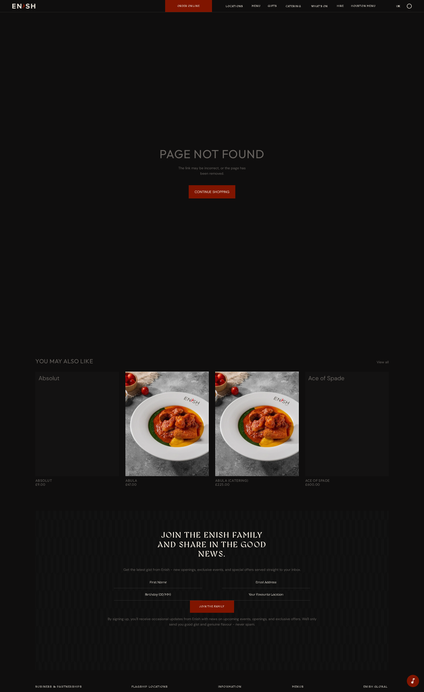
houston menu (363, 5)
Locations (234, 6)
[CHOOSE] (111, 468)
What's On (319, 6)
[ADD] (291, 468)
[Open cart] (409, 6)
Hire (340, 5)
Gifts (272, 5)
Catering (293, 6)
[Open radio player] (413, 681)
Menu (256, 5)
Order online (188, 5)
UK (398, 6)
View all (383, 362)
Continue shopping (212, 192)
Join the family (212, 606)
